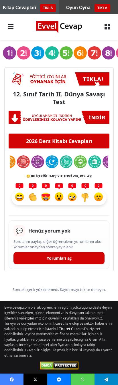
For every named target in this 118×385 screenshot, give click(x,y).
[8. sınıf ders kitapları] (108, 52)
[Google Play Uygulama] (59, 117)
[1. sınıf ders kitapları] (9, 52)
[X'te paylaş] (35, 379)
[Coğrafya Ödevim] (80, 161)
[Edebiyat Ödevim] (66, 161)
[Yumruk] (85, 197)
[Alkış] (32, 197)
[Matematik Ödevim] (23, 161)
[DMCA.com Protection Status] (59, 366)
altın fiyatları (60, 344)
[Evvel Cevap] (59, 27)
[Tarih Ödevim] (94, 161)
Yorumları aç (59, 258)
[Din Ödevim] (52, 161)
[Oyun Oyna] (59, 79)
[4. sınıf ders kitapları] (51, 52)
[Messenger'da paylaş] (59, 379)
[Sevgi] (45, 197)
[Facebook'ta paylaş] (11, 379)
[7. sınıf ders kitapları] (94, 52)
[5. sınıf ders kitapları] (66, 52)
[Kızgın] (98, 197)
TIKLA (48, 8)
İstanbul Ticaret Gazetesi (65, 328)
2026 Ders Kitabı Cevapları (59, 141)
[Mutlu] (19, 197)
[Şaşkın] (59, 197)
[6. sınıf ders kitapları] (80, 52)
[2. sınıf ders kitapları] (23, 52)
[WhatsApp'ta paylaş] (82, 379)
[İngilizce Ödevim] (37, 161)
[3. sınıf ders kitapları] (37, 52)
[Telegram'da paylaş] (106, 379)
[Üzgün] (72, 197)
